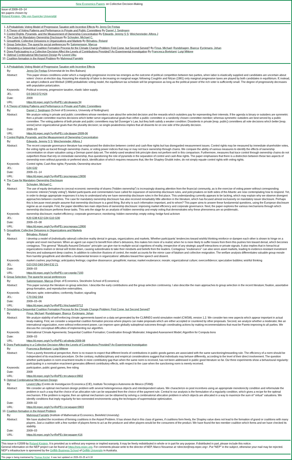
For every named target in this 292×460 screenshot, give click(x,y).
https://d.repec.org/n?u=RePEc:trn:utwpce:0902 (55, 376)
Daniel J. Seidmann (117, 30)
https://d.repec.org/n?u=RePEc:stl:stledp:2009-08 (56, 340)
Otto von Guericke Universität (38, 16)
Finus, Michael (163, 48)
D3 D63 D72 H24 (37, 94)
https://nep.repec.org (80, 446)
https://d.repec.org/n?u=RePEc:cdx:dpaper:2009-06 (57, 133)
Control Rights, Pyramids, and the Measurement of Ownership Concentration (52, 34)
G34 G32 (32, 168)
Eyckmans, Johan (210, 48)
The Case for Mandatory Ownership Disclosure (35, 37)
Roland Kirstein (11, 16)
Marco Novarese (163, 446)
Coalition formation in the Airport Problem (31, 58)
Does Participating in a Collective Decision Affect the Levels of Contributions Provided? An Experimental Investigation (77, 51)
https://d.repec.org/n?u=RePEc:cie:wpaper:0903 (55, 407)
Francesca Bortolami (164, 51)
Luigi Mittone (185, 51)
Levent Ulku (69, 55)
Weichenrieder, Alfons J (144, 34)
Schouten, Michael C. (80, 37)
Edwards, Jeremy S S (116, 34)
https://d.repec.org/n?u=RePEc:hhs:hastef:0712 (55, 305)
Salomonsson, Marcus (83, 44)
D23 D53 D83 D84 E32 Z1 (42, 264)
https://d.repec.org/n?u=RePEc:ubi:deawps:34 (54, 102)
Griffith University (92, 450)
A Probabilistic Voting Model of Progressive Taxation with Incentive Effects (51, 26)
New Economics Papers (90, 4)
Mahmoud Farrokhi (71, 58)
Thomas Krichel (42, 457)
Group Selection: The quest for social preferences (36, 44)
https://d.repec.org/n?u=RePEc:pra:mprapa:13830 (56, 176)
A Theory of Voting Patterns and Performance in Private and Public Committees (54, 30)
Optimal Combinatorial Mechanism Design (32, 55)
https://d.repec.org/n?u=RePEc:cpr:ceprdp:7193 (55, 272)
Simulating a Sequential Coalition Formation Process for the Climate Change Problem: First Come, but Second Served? (78, 48)
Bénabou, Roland (96, 41)
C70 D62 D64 (35, 297)
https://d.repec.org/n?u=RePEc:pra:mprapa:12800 (56, 226)
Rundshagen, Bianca (186, 48)
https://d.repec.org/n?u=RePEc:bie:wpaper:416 (54, 434)
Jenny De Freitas (110, 26)
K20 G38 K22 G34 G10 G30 (43, 218)
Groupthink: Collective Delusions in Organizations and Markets (44, 41)
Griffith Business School (64, 450)
